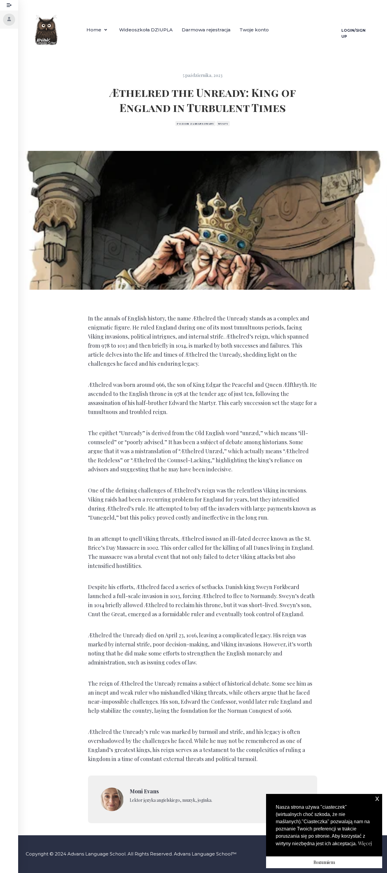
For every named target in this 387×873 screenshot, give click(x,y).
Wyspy (223, 123)
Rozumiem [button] (324, 862)
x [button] (377, 798)
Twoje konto (254, 30)
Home (93, 30)
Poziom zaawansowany (195, 123)
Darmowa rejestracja (206, 30)
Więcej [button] (365, 843)
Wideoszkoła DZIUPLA (146, 30)
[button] (98, 30)
